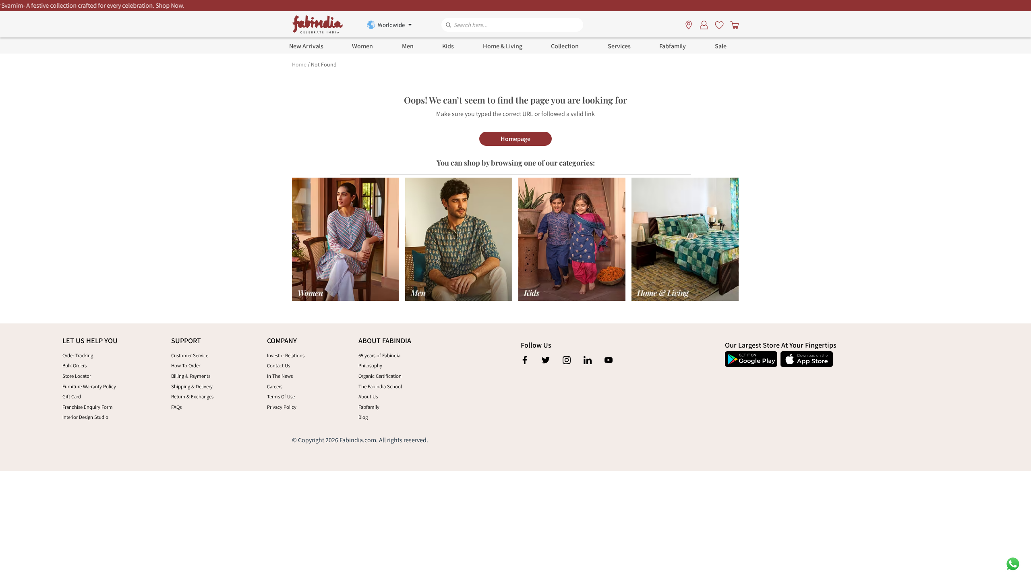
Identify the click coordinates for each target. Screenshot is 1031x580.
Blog (363, 417)
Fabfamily (368, 407)
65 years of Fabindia (379, 355)
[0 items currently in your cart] (733, 24)
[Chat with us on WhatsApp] (1013, 563)
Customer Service (189, 355)
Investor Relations (285, 355)
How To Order (185, 365)
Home (299, 64)
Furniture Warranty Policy (89, 386)
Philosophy (370, 365)
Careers (274, 386)
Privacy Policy (281, 407)
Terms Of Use (281, 396)
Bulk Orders (74, 365)
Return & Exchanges (192, 396)
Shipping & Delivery (192, 386)
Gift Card (71, 396)
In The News (280, 376)
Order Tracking (77, 355)
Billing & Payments (190, 376)
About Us (368, 396)
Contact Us (278, 365)
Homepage (515, 139)
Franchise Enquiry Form (87, 407)
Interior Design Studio (85, 417)
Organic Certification (380, 376)
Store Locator (76, 376)
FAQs (176, 407)
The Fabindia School (380, 386)
